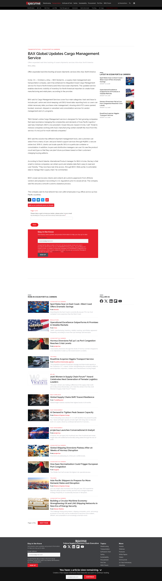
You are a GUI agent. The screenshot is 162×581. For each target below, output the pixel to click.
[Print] (29, 200)
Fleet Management (56, 410)
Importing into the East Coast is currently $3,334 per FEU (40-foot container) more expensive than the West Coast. (71, 313)
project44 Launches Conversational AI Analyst (72, 430)
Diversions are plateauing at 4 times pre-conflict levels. (67, 456)
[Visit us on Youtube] (120, 301)
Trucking (53, 356)
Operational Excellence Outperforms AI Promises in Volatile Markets (110, 91)
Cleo (55, 328)
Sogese (56, 469)
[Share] (34, 200)
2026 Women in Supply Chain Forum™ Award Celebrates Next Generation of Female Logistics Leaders (73, 379)
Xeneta (56, 309)
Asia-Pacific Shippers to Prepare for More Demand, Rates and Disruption (70, 481)
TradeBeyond (58, 400)
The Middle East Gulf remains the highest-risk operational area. (70, 472)
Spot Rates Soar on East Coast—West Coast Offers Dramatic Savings (112, 80)
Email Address (43, 237)
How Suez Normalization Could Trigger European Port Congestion (74, 465)
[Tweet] (42, 200)
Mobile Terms (56, 251)
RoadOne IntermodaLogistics (64, 362)
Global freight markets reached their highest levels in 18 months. (70, 402)
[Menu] (134, 3)
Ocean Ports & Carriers (51, 49)
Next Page (44, 523)
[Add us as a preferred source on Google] (47, 200)
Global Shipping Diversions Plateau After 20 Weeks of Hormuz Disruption (71, 449)
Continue (90, 577)
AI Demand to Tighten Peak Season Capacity (71, 412)
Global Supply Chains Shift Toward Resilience (72, 397)
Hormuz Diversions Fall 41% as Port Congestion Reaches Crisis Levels (111, 103)
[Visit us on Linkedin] (111, 301)
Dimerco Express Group (61, 415)
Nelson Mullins (59, 509)
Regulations (54, 320)
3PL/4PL (52, 374)
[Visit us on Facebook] (101, 301)
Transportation (34, 49)
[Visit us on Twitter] (106, 301)
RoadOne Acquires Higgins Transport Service (109, 114)
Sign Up (43, 255)
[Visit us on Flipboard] (115, 301)
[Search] (129, 3)
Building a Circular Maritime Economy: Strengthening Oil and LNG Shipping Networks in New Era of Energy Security (73, 503)
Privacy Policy (67, 251)
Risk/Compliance (55, 394)
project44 (57, 346)
